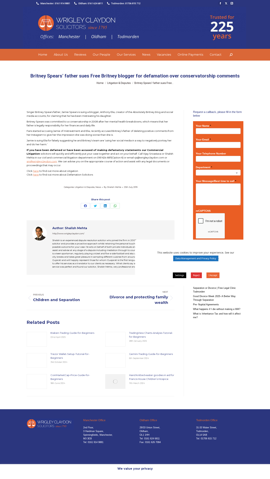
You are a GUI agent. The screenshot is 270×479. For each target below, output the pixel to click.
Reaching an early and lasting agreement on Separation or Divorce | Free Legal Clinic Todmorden (216, 288)
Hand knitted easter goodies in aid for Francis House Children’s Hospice (151, 377)
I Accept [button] (213, 275)
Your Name (203, 125)
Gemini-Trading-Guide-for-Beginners (151, 354)
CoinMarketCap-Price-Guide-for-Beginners (70, 377)
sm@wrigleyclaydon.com (42, 161)
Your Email (203, 139)
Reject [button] (196, 275)
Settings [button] (179, 275)
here (36, 170)
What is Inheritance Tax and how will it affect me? (217, 315)
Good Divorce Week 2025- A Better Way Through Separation (214, 298)
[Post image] (37, 339)
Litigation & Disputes (85, 187)
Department (204, 167)
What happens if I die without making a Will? (216, 309)
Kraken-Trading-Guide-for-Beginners (72, 332)
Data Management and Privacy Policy (195, 258)
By (112, 187)
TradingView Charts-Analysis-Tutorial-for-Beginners (151, 334)
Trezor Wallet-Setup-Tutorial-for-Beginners (70, 356)
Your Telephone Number (211, 153)
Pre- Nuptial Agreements (206, 304)
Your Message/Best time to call (216, 181)
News (98, 187)
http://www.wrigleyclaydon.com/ (68, 233)
